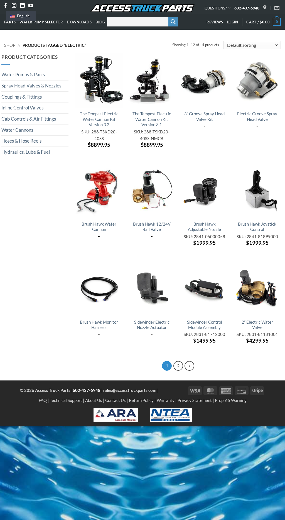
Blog (100, 22)
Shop (9, 45)
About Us (93, 400)
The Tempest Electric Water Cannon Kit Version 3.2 (99, 119)
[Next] (189, 366)
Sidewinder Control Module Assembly (204, 324)
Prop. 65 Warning (231, 400)
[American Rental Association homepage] (116, 414)
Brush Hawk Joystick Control (257, 226)
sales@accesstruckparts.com (129, 390)
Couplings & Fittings (21, 97)
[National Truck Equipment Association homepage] (171, 414)
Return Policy (141, 400)
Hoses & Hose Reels (21, 141)
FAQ (43, 400)
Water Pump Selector (41, 22)
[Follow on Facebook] (5, 6)
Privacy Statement (195, 400)
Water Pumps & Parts (23, 74)
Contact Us (115, 400)
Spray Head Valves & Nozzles (31, 86)
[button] (232, 22)
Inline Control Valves (22, 108)
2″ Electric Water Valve (257, 324)
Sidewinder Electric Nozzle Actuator (151, 324)
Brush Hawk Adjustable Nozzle (204, 226)
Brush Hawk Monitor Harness (99, 324)
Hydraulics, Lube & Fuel (25, 152)
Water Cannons (17, 130)
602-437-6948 (246, 8)
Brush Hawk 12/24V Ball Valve (152, 226)
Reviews (215, 22)
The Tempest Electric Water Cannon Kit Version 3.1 (151, 119)
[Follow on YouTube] (30, 6)
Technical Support (66, 400)
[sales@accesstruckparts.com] (277, 8)
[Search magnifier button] (173, 21)
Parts (10, 22)
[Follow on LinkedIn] (22, 6)
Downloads (79, 22)
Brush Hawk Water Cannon (99, 226)
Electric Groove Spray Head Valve (257, 116)
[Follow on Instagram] (14, 6)
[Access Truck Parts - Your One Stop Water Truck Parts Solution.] (142, 8)
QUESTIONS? (216, 8)
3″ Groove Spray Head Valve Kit (204, 116)
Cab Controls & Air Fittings (28, 119)
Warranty (166, 400)
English (23, 15)
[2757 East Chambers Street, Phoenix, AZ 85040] (265, 8)
